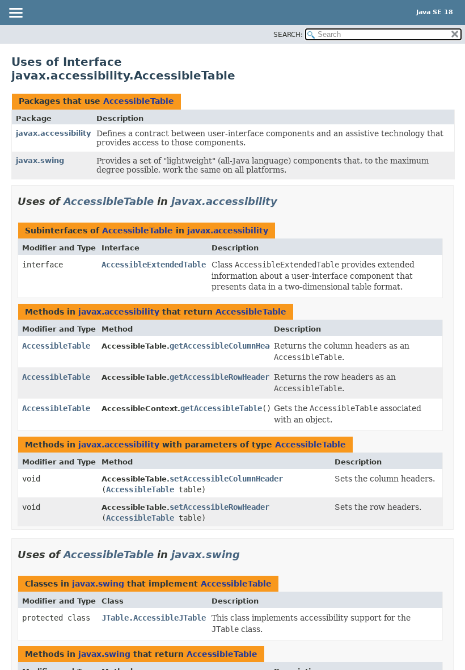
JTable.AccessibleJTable (154, 617)
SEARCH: (288, 35)
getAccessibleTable (221, 408)
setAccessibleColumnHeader (226, 478)
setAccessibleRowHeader (219, 507)
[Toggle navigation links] (15, 14)
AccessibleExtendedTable (154, 264)
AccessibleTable (138, 101)
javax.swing (40, 160)
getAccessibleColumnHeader (226, 345)
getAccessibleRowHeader (219, 377)
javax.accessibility (53, 133)
